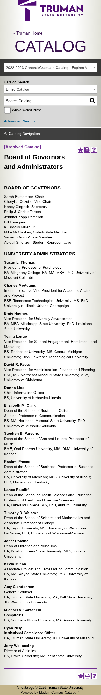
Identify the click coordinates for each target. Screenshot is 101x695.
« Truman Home (27, 33)
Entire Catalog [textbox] (17, 89)
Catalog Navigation (24, 133)
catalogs (27, 688)
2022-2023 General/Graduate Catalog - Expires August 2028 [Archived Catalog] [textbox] (51, 68)
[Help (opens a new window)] (94, 150)
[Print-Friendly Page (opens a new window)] (87, 150)
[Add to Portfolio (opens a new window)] (80, 150)
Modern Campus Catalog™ (59, 692)
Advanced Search (19, 121)
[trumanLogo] (50, 19)
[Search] (92, 101)
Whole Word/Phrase (27, 110)
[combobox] (50, 67)
